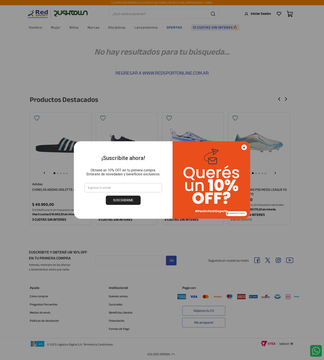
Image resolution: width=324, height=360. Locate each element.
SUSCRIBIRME (123, 200)
